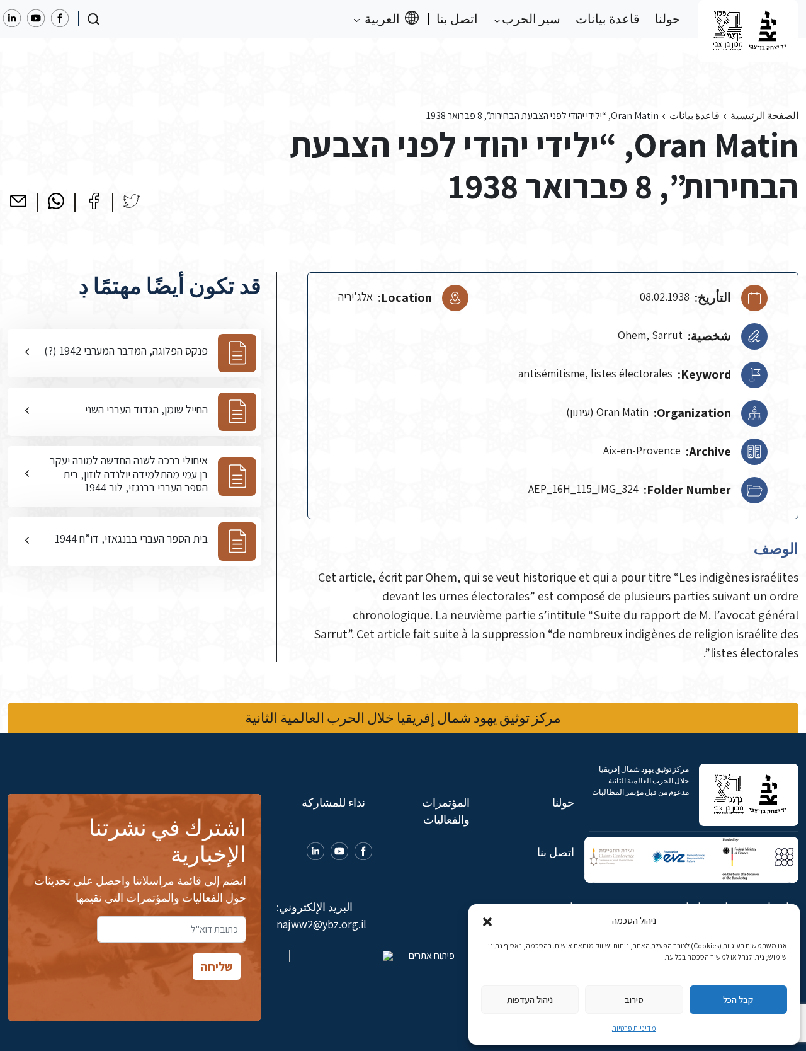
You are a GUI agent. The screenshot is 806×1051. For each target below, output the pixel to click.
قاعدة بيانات (608, 19)
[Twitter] (131, 201)
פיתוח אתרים (431, 955)
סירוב (634, 1000)
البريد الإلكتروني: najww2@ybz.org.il (321, 915)
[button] (487, 920)
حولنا (667, 19)
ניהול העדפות (530, 1000)
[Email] (18, 201)
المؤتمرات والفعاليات (446, 811)
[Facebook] (94, 201)
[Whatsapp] (56, 201)
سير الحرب (529, 19)
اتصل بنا (457, 19)
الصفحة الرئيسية (764, 115)
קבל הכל (738, 1000)
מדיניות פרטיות (634, 1028)
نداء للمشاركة (333, 802)
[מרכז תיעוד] (748, 19)
